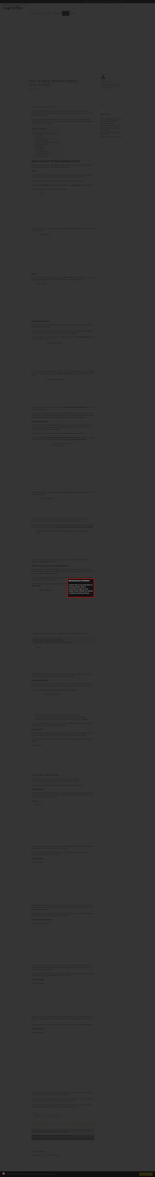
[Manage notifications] (3, 1173)
